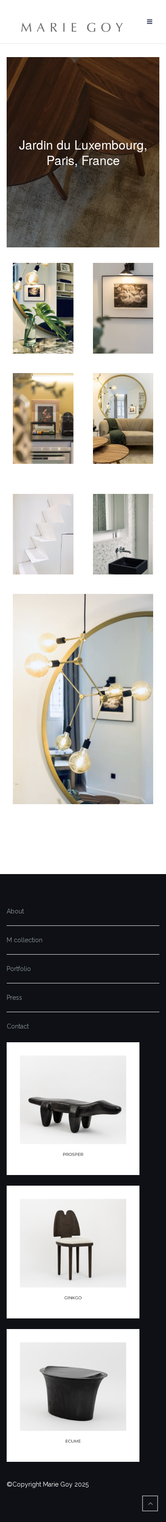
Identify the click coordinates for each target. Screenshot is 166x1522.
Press (14, 997)
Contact (18, 1026)
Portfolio (19, 968)
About (15, 911)
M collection (24, 940)
